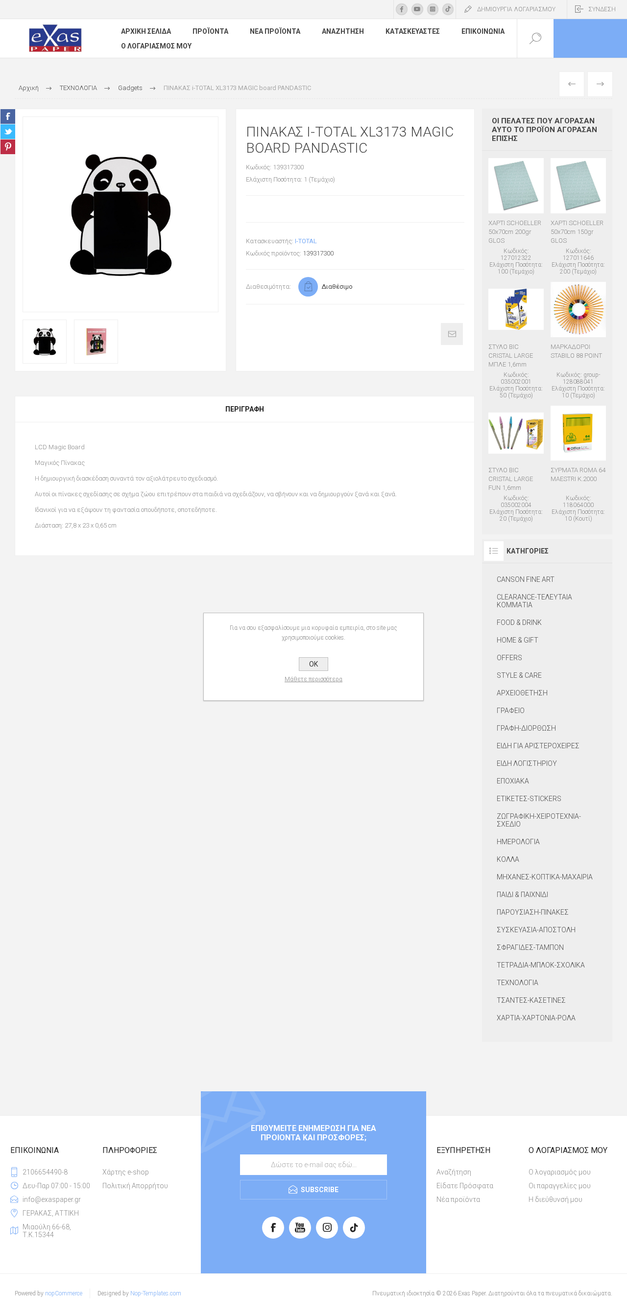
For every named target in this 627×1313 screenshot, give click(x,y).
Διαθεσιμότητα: (268, 286)
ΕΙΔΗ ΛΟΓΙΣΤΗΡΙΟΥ (527, 763)
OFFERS (509, 658)
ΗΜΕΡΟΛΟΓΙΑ (518, 842)
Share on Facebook (7, 116)
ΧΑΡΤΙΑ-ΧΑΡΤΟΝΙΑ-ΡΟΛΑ (536, 1018)
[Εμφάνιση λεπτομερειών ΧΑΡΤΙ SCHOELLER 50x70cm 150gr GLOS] (578, 216)
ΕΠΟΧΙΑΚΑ (513, 781)
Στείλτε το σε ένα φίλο (452, 334)
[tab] (245, 409)
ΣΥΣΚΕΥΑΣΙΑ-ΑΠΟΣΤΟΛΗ (536, 930)
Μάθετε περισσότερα (313, 679)
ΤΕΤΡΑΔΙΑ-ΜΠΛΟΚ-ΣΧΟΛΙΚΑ (541, 965)
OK (313, 664)
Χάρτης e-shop (125, 1172)
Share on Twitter (7, 131)
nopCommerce (63, 1293)
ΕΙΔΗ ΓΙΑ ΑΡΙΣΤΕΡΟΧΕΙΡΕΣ (538, 746)
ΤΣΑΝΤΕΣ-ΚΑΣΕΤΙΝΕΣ (531, 1000)
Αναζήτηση (453, 1172)
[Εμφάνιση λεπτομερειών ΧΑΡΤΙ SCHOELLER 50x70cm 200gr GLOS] (516, 216)
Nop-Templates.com (155, 1293)
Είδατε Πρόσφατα (464, 1186)
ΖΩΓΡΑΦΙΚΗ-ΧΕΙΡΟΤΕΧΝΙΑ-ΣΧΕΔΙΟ (539, 820)
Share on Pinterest (7, 146)
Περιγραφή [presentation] (244, 409)
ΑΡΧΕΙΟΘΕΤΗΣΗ (522, 693)
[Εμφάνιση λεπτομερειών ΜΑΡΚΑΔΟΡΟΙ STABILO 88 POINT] (578, 340)
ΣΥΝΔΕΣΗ (602, 9)
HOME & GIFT (517, 640)
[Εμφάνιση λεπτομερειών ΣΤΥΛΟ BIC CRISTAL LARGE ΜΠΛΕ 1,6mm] (516, 340)
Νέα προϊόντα (458, 1199)
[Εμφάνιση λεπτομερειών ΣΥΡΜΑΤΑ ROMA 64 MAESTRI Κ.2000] (578, 464)
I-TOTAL (306, 241)
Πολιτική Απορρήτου (135, 1186)
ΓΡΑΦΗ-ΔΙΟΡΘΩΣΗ (526, 728)
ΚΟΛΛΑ (508, 859)
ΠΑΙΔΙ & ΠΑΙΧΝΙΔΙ (522, 894)
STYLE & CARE (519, 675)
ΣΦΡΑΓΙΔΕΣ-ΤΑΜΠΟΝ (530, 947)
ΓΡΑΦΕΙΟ (511, 710)
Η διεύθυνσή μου (555, 1199)
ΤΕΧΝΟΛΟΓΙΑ (517, 983)
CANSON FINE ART (526, 579)
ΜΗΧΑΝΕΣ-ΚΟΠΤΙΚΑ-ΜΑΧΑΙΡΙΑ (545, 877)
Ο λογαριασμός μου (560, 1172)
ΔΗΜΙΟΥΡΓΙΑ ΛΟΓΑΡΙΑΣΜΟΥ (516, 9)
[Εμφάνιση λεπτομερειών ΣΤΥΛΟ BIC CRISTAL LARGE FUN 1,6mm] (516, 464)
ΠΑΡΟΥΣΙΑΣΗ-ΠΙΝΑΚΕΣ (533, 912)
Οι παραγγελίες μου (560, 1186)
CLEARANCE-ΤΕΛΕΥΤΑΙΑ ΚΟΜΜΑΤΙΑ (534, 601)
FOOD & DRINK (519, 622)
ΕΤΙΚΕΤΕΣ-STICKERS (529, 799)
